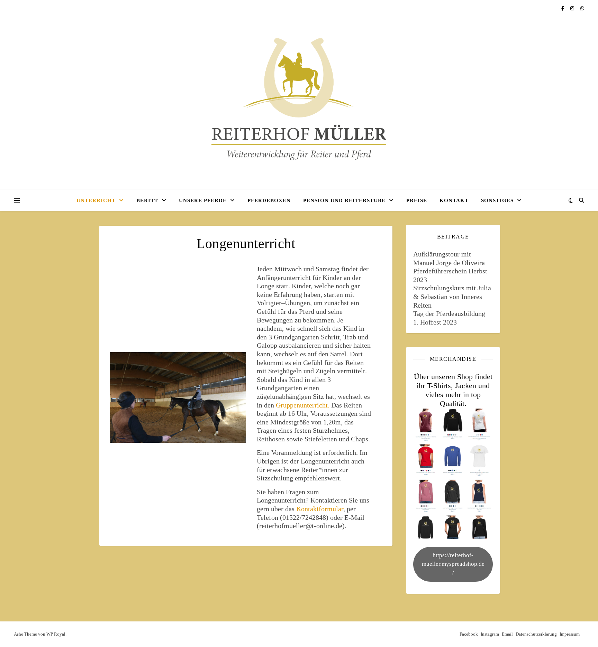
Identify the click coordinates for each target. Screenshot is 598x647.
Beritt (147, 200)
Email (507, 634)
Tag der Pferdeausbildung (449, 313)
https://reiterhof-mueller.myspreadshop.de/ (453, 563)
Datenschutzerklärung (536, 634)
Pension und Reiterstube (344, 200)
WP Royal (55, 634)
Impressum (570, 634)
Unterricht (96, 200)
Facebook (469, 634)
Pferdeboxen (269, 200)
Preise (416, 200)
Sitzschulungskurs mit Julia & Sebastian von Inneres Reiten (452, 296)
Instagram (490, 634)
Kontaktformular (319, 509)
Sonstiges (497, 200)
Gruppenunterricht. (302, 405)
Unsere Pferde (203, 200)
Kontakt (454, 200)
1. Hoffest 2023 (435, 322)
